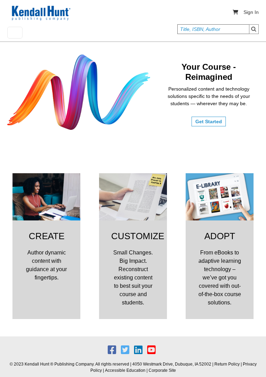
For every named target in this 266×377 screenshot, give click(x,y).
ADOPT (219, 236)
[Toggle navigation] (15, 33)
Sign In (251, 12)
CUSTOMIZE (137, 236)
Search (254, 29)
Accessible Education (125, 370)
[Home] (40, 13)
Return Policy (227, 364)
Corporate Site (162, 370)
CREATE (46, 236)
